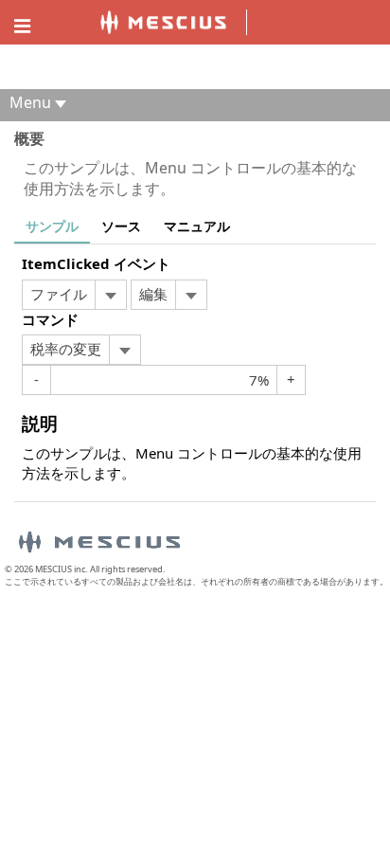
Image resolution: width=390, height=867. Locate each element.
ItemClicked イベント (96, 263)
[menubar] (74, 295)
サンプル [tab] (52, 226)
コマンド (50, 319)
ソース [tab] (121, 226)
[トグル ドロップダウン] (110, 294)
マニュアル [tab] (197, 226)
